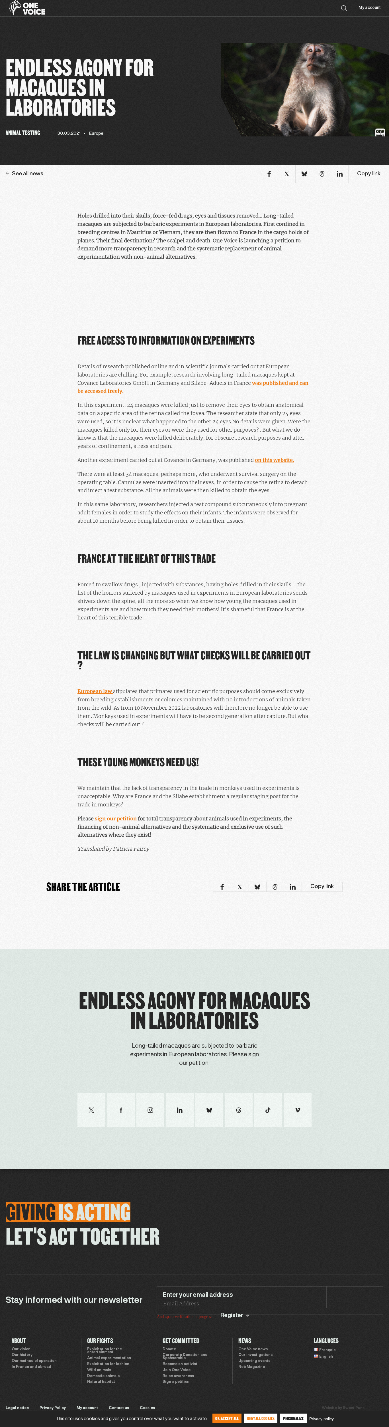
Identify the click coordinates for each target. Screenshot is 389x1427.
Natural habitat (101, 1382)
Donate (169, 1349)
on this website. (274, 460)
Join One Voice (177, 1370)
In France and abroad (31, 1367)
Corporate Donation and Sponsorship (185, 1356)
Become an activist (180, 1364)
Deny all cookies (261, 1418)
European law (95, 691)
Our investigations (255, 1355)
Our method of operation (34, 1361)
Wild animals (99, 1370)
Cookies (147, 1408)
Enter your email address (198, 1295)
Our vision (21, 1349)
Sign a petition (176, 1382)
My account (369, 8)
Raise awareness (178, 1376)
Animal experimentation (109, 1358)
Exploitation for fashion (108, 1364)
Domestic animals (103, 1376)
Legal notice (17, 1408)
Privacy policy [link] (321, 1418)
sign (101, 818)
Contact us (119, 1408)
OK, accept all (227, 1418)
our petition (122, 818)
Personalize (293, 1418)
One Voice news (253, 1349)
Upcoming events (254, 1361)
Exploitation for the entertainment (104, 1351)
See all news (27, 173)
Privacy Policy (53, 1408)
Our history (22, 1355)
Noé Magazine (251, 1367)
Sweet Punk (354, 1408)
